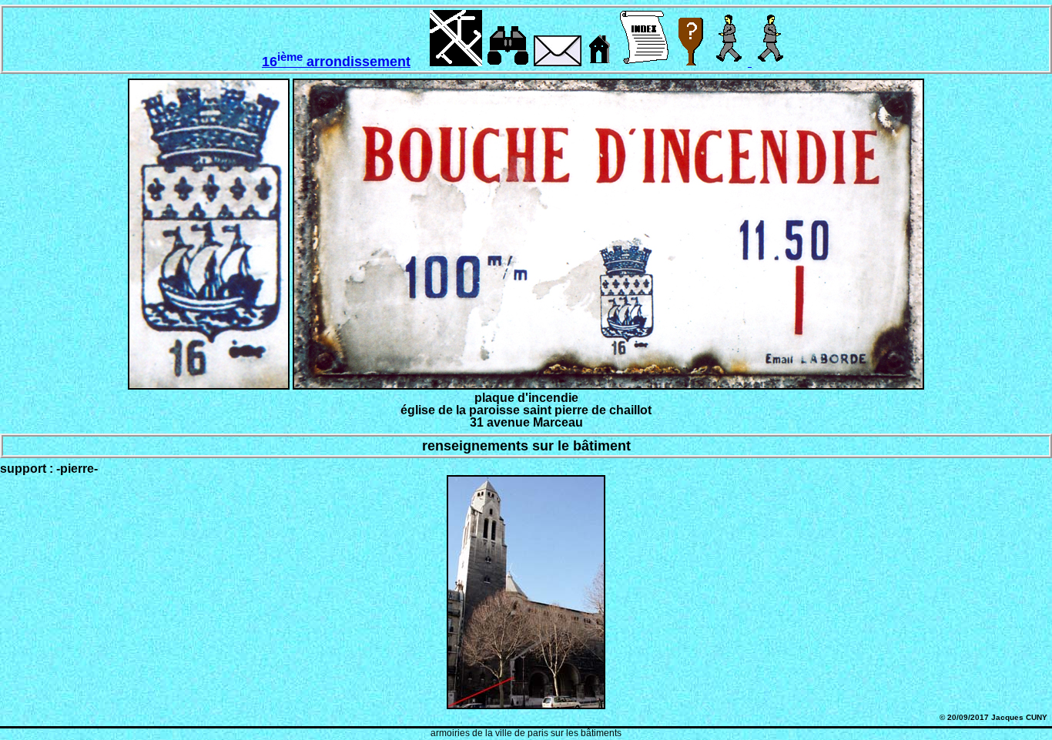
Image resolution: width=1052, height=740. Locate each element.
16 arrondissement (336, 61)
